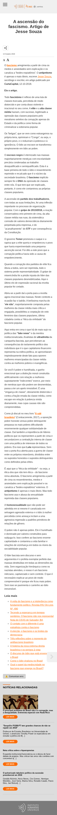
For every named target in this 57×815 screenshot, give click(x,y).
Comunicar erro (14, 676)
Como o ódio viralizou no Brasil (26, 661)
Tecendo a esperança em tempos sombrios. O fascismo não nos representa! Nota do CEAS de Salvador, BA (32, 616)
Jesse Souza (44, 76)
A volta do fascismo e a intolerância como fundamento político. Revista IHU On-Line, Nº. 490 (32, 605)
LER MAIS (10, 717)
